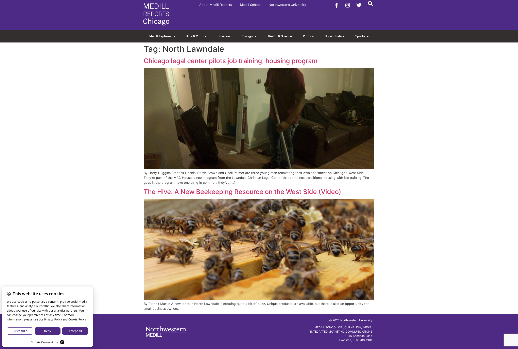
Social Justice (334, 36)
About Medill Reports (215, 5)
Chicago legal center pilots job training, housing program (230, 61)
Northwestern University (287, 5)
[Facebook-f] (336, 5)
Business (224, 36)
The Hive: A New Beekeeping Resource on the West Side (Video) (242, 192)
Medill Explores (160, 36)
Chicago (247, 36)
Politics (308, 36)
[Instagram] (348, 5)
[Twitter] (359, 5)
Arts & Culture (196, 36)
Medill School (250, 5)
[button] (370, 3)
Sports (360, 36)
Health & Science (280, 36)
